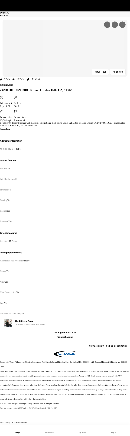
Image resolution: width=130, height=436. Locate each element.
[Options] (107, 24)
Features (4, 15)
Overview (4, 13)
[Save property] (115, 24)
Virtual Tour (100, 71)
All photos (118, 71)
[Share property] (122, 24)
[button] (65, 48)
